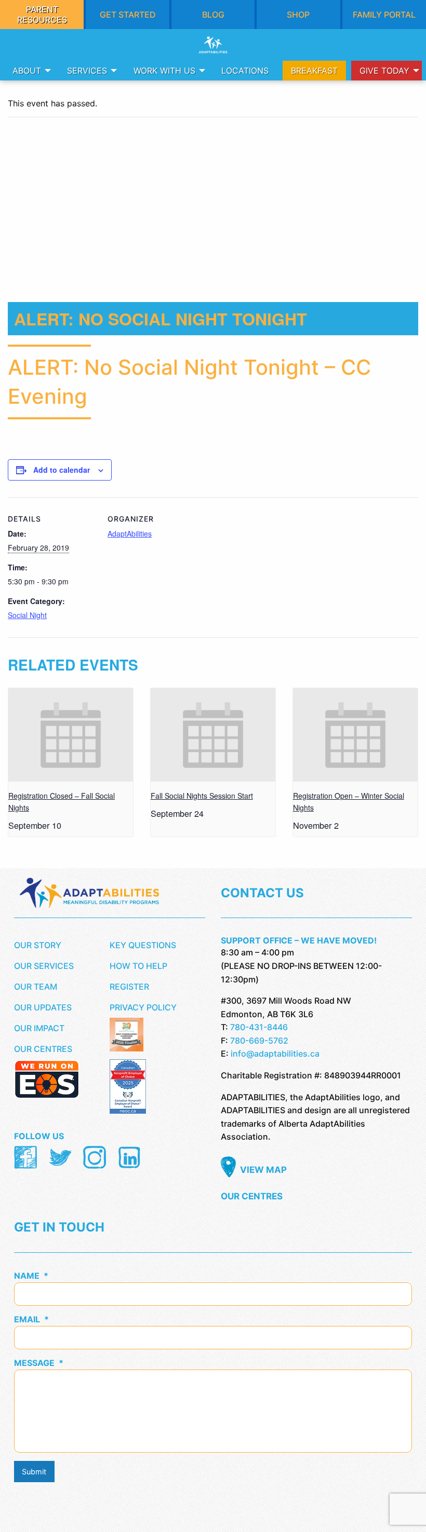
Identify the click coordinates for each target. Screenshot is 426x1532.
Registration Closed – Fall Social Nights (61, 801)
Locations (245, 70)
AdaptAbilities (130, 533)
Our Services (44, 966)
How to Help (138, 966)
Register (129, 986)
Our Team (35, 986)
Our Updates (43, 1007)
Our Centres (43, 1049)
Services (87, 70)
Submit (34, 1471)
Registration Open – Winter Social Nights (348, 801)
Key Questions (143, 945)
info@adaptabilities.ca (275, 1053)
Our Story (37, 945)
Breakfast (314, 70)
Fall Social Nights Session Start (202, 795)
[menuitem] (29, 70)
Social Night (27, 615)
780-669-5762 (259, 1040)
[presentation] (70, 735)
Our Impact (39, 1028)
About (26, 70)
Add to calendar (61, 469)
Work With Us (164, 70)
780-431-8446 (259, 1027)
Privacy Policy (143, 1007)
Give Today (384, 70)
